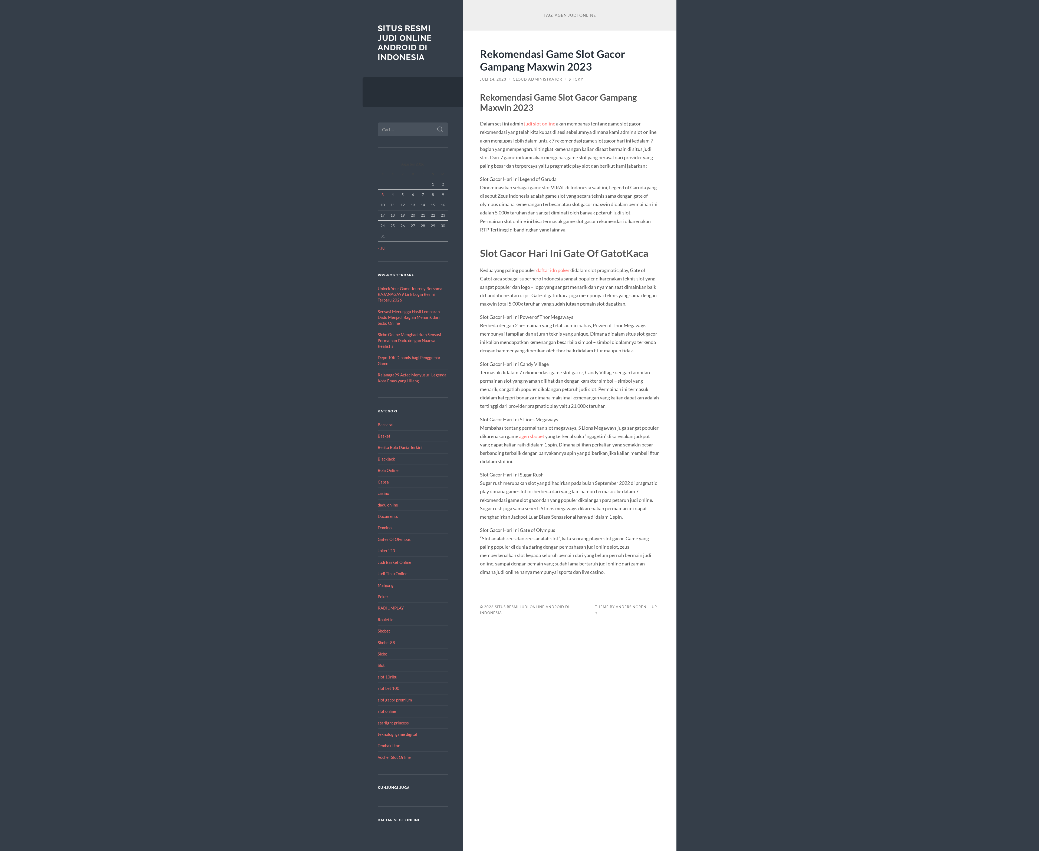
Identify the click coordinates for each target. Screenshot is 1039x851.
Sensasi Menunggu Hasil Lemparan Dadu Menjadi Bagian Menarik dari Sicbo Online (409, 317)
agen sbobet (531, 436)
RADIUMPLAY (391, 607)
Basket (384, 435)
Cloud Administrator (537, 79)
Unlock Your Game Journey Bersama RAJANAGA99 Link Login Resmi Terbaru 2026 (410, 294)
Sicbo (382, 653)
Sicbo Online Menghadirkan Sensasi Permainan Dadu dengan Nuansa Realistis (409, 340)
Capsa (383, 481)
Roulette (385, 619)
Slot (381, 665)
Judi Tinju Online (392, 573)
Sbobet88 (386, 642)
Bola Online (388, 470)
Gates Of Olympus (394, 539)
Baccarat (386, 424)
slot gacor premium (395, 699)
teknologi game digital (397, 734)
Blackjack (386, 458)
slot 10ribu (387, 676)
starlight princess (393, 722)
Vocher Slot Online (394, 757)
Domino (385, 527)
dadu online (388, 504)
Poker (383, 596)
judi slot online (539, 124)
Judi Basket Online (394, 562)
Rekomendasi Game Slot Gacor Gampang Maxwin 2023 (552, 60)
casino (383, 493)
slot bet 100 (388, 688)
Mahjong (385, 585)
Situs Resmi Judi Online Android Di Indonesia (405, 43)
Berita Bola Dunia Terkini (400, 447)
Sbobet (384, 630)
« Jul (382, 248)
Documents (388, 516)
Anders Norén (631, 607)
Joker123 (386, 550)
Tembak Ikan (389, 745)
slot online (387, 711)
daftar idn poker (553, 270)
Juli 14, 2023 (493, 79)
